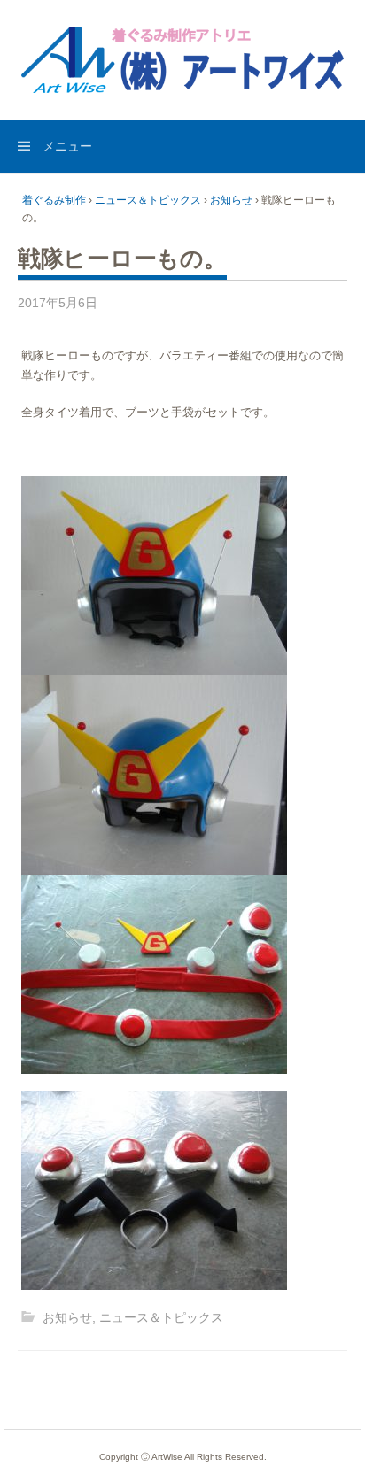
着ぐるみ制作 (54, 200)
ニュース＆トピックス (148, 200)
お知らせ (231, 200)
